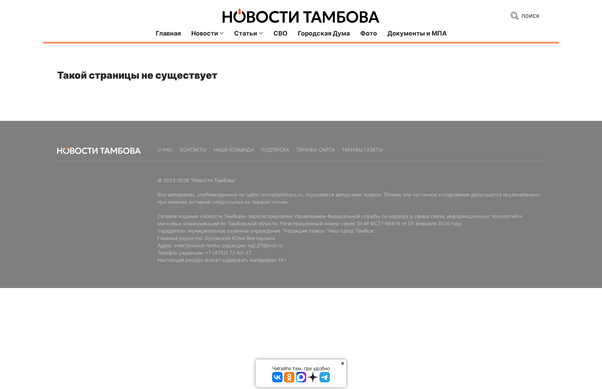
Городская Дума (324, 33)
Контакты (193, 150)
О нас (165, 150)
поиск (530, 15)
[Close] (342, 363)
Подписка (275, 150)
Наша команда (234, 150)
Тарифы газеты (362, 150)
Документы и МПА (417, 33)
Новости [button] (204, 33)
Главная (168, 33)
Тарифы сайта (315, 150)
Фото (368, 33)
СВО (280, 33)
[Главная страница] (301, 15)
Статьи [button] (245, 33)
